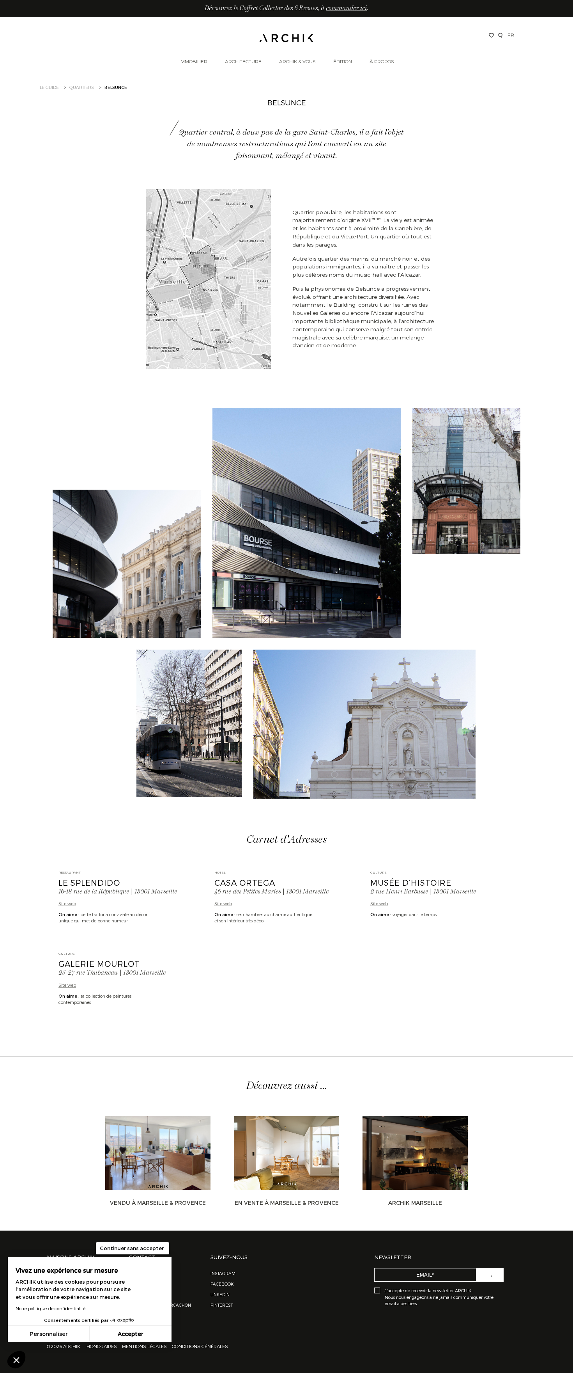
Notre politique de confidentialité (50, 1308)
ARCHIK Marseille (415, 1202)
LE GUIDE (49, 87)
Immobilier (193, 61)
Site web (67, 903)
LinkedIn (220, 1294)
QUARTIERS (81, 87)
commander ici (346, 8)
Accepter (130, 1333)
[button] (16, 1359)
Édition (342, 61)
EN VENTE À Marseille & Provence (287, 1202)
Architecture (243, 61)
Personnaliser (49, 1333)
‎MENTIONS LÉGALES (144, 1346)
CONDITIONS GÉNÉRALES (199, 1346)
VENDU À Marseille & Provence (158, 1202)
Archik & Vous (297, 61)
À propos (382, 61)
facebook (221, 1283)
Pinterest (221, 1304)
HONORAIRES (102, 1346)
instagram (222, 1273)
